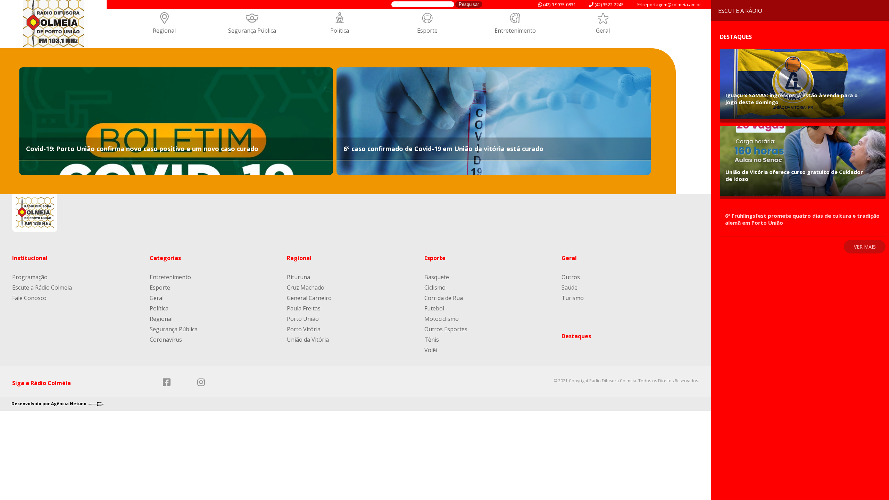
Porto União (303, 319)
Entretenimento (515, 30)
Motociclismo (441, 319)
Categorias (165, 258)
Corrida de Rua (443, 298)
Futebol (434, 308)
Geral (603, 30)
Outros (571, 277)
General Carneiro (309, 298)
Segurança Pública (252, 30)
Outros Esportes (445, 329)
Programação (30, 277)
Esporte (427, 30)
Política (339, 30)
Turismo (573, 298)
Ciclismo (435, 287)
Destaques (576, 336)
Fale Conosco (29, 298)
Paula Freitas (304, 308)
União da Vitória (308, 339)
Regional (164, 30)
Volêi (430, 350)
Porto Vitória (304, 329)
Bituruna (298, 277)
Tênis (431, 339)
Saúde (570, 287)
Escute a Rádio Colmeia (42, 287)
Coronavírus (166, 339)
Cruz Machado (305, 287)
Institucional (30, 258)
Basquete (436, 277)
